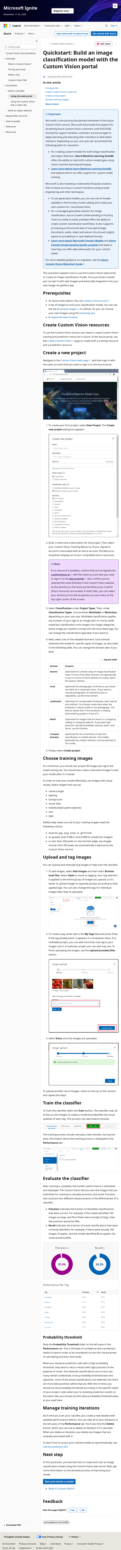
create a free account (95, 300)
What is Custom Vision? (62, 1488)
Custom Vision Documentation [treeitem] (21, 53)
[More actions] (116, 43)
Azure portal (76, 578)
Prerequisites (51, 88)
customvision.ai (60, 574)
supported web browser (64, 317)
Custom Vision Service (62, 43)
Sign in (114, 25)
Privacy (67, 1543)
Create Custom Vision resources (61, 91)
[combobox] (20, 47)
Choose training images (57, 99)
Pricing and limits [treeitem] (17, 69)
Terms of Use (8, 1548)
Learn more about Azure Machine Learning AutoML (81, 168)
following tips (87, 313)
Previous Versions (27, 1543)
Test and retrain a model (59, 1481)
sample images (68, 309)
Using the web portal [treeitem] (21, 96)
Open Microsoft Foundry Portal (72, 33)
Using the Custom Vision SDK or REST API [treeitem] (23, 103)
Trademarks (24, 1548)
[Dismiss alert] (115, 6)
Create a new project (55, 95)
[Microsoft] (5, 26)
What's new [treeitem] (14, 74)
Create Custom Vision (59, 340)
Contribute (55, 1543)
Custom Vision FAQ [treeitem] (17, 80)
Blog (42, 1543)
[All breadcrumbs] (45, 43)
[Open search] (106, 25)
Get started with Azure (104, 33)
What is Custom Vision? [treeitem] (19, 64)
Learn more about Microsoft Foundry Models (77, 240)
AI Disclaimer (8, 1543)
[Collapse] (36, 41)
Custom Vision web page (74, 360)
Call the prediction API (55, 1446)
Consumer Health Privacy (89, 1543)
